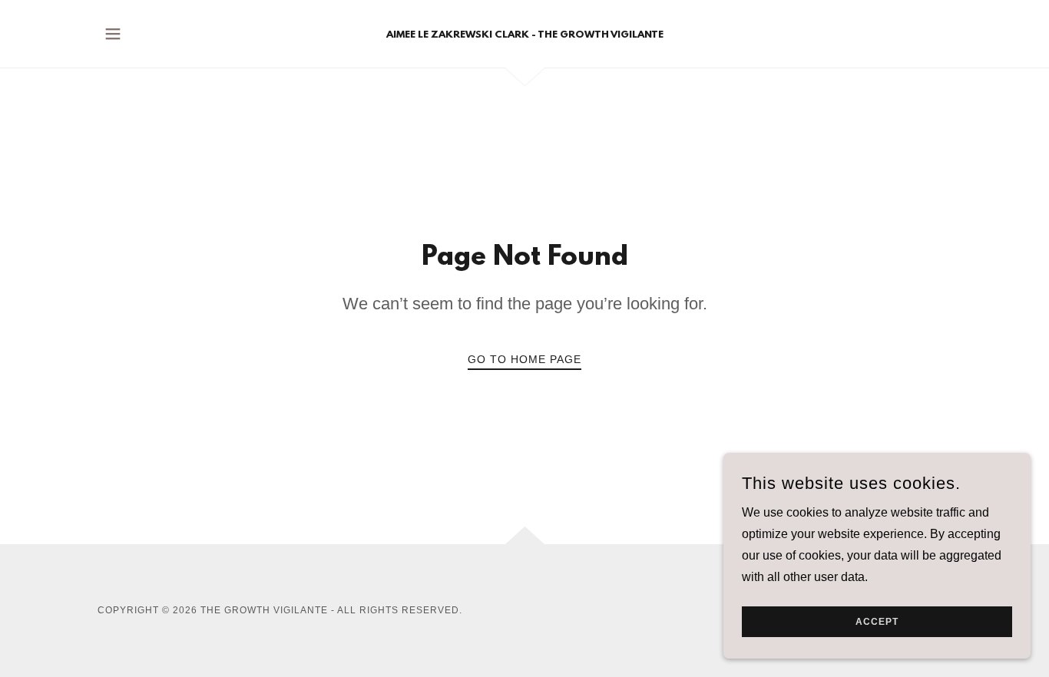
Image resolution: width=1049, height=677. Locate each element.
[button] (113, 33)
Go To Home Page (524, 359)
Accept (876, 621)
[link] (524, 33)
